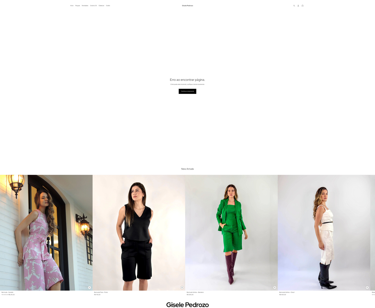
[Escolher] (89, 287)
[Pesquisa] (294, 6)
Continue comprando (187, 91)
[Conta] (298, 6)
